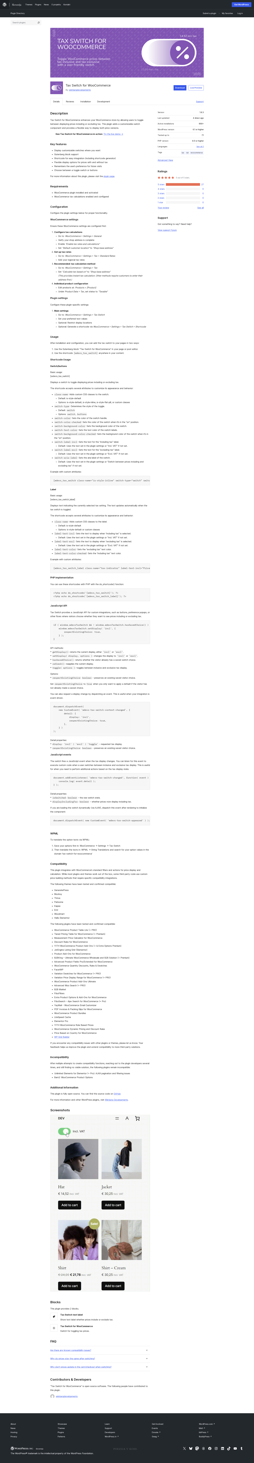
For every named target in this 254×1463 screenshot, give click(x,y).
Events (155, 1428)
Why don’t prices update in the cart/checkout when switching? (81, 1367)
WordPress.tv (112, 1436)
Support (200, 101)
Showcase (62, 1424)
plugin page (109, 176)
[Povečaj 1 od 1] (146, 1118)
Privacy (14, 1436)
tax (183, 153)
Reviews (70, 101)
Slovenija (39, 1449)
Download (180, 88)
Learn (107, 1424)
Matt (202, 1428)
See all (200, 207)
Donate (156, 1432)
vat (187, 153)
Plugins (61, 1432)
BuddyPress (205, 1436)
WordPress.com (207, 1424)
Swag (155, 1436)
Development (103, 101)
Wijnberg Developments (116, 1099)
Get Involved (157, 1424)
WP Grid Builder (61, 1037)
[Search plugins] (38, 22)
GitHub (117, 1093)
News (13, 1428)
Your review (163, 207)
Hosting (14, 1432)
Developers (110, 1432)
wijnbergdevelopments (80, 90)
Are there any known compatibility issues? (70, 1350)
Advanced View (165, 160)
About (13, 1424)
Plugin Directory (18, 13)
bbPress (203, 1432)
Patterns (61, 1436)
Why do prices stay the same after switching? (72, 1358)
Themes (61, 1428)
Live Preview (196, 88)
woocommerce (197, 153)
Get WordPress (241, 4)
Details (56, 101)
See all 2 (200, 146)
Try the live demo (113, 134)
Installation (85, 101)
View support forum (167, 230)
